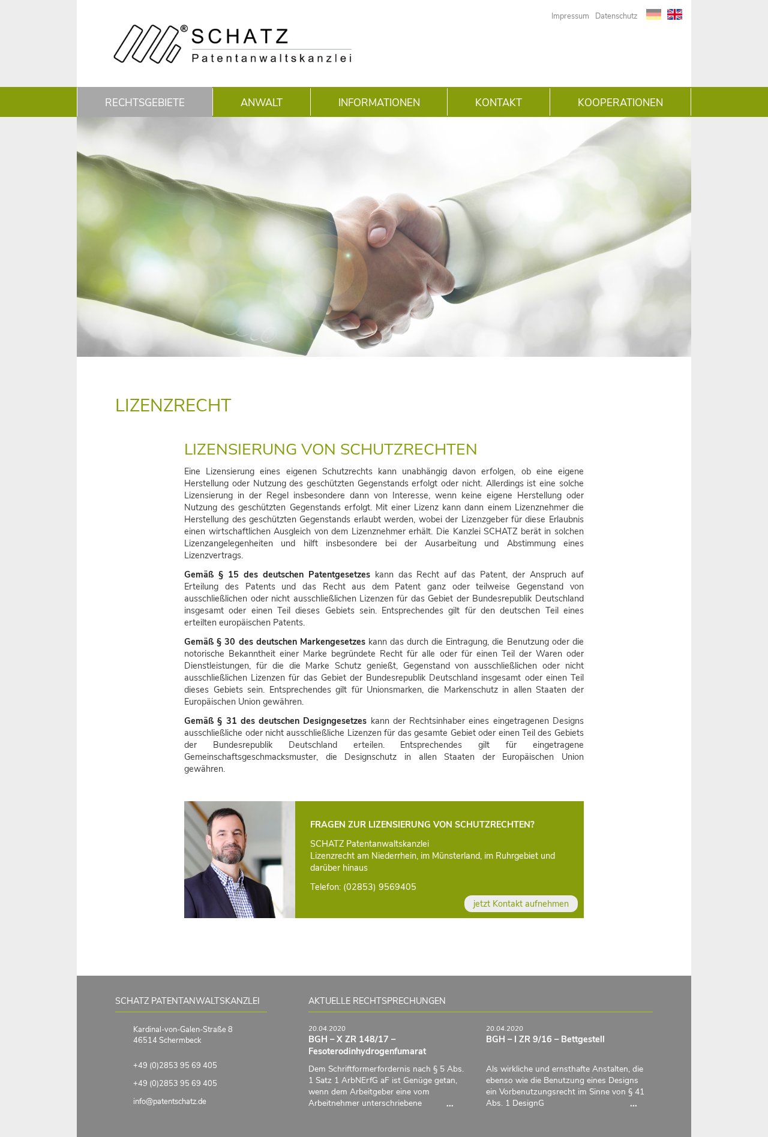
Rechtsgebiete (145, 103)
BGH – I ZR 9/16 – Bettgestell (545, 1039)
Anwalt (262, 103)
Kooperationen (620, 103)
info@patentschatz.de (169, 1101)
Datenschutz (616, 16)
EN (674, 14)
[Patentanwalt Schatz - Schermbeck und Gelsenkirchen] (233, 61)
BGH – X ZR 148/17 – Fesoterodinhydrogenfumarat (367, 1045)
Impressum (570, 16)
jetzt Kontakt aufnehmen (521, 904)
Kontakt (498, 103)
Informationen (379, 103)
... (457, 1103)
